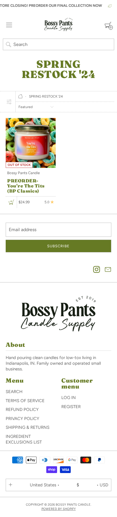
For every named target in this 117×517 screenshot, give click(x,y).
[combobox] (58, 44)
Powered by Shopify (58, 509)
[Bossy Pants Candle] (58, 25)
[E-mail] (108, 270)
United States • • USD (69, 485)
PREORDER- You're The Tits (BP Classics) (26, 186)
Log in (68, 397)
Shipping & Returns (27, 427)
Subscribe (58, 246)
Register (71, 406)
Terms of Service (25, 400)
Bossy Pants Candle (23, 173)
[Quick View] (11, 202)
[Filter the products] (9, 101)
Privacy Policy (22, 418)
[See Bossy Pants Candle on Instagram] (96, 270)
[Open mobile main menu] (9, 25)
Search (14, 391)
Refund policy (22, 409)
